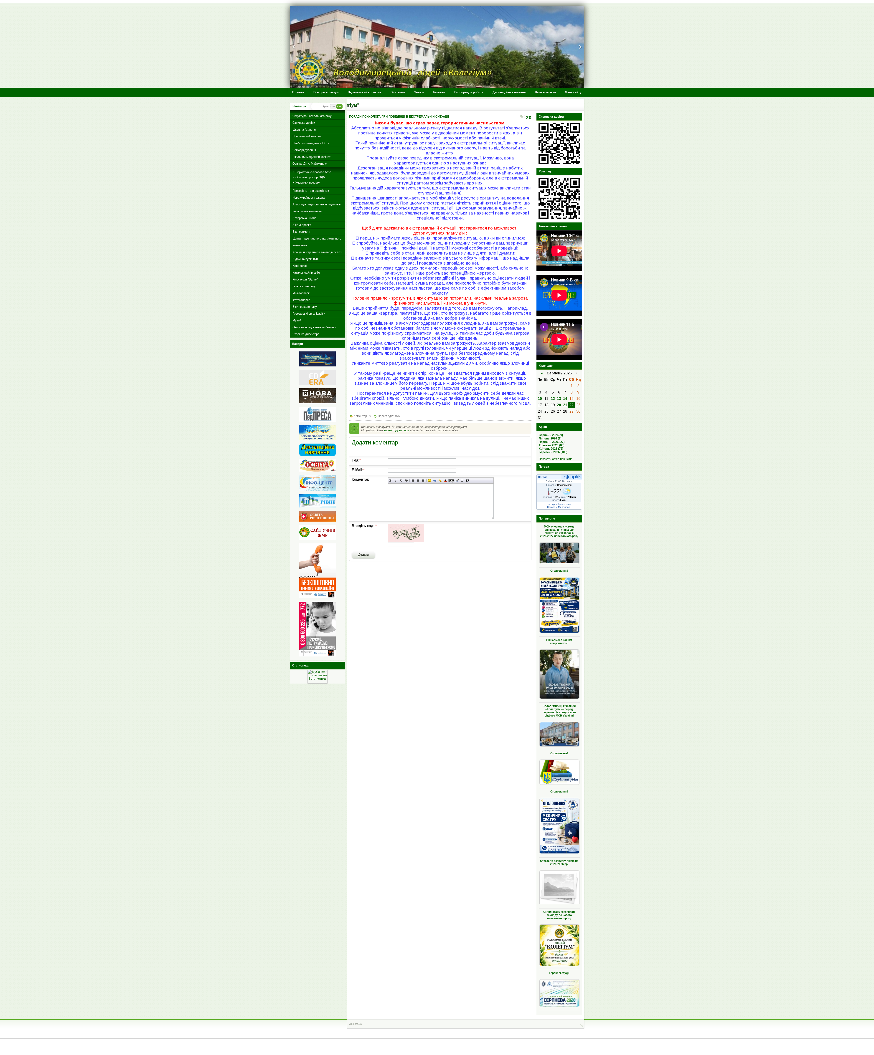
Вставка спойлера (467, 480)
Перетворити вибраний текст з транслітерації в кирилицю (462, 480)
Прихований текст (451, 480)
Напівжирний (390, 480)
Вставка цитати (457, 480)
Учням (419, 92)
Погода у (559, 485)
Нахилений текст (396, 480)
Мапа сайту (573, 92)
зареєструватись (396, 430)
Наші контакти (545, 92)
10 (540, 399)
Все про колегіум (326, 92)
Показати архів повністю (555, 459)
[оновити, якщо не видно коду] (406, 541)
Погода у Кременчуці (559, 504)
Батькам (439, 92)
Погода (542, 477)
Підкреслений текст (401, 480)
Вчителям (398, 92)
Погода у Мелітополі (558, 507)
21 (565, 405)
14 (565, 399)
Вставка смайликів (429, 480)
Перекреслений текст (406, 480)
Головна (298, 92)
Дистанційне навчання (509, 92)
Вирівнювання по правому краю (423, 480)
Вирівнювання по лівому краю (412, 480)
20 (559, 405)
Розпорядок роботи (468, 92)
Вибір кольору (445, 480)
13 (559, 399)
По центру (418, 480)
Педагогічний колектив (364, 92)
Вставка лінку (434, 480)
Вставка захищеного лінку (440, 480)
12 (553, 399)
